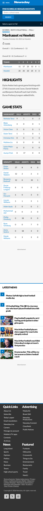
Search (8, 17)
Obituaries (27, 452)
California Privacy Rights (17, 481)
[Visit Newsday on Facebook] (6, 496)
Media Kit (26, 411)
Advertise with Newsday (12, 484)
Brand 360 (27, 414)
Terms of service (9, 479)
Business (7, 465)
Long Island (8, 448)
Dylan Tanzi (8, 134)
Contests (7, 437)
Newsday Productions (27, 418)
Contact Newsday (10, 482)
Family (25, 468)
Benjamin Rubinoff (7, 180)
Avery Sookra (6, 231)
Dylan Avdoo (6, 167)
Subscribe (7, 414)
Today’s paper (9, 417)
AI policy (29, 484)
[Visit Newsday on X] (12, 496)
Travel (25, 472)
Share (7, 43)
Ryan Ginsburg (7, 224)
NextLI (25, 475)
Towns (6, 468)
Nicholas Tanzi (9, 118)
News (6, 462)
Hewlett (7, 71)
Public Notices (28, 429)
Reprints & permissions (25, 482)
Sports (6, 452)
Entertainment (28, 462)
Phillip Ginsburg (7, 218)
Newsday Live (9, 424)
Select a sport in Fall (9, 24)
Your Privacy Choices (11, 486)
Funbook (26, 448)
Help (23, 484)
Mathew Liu (8, 142)
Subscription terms (22, 479)
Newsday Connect (30, 423)
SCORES (5, 30)
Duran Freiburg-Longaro (7, 187)
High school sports (11, 472)
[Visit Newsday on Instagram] (18, 496)
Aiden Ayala (8, 206)
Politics (6, 458)
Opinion (7, 455)
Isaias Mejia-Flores (8, 147)
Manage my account (11, 431)
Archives (7, 441)
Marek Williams (7, 237)
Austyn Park (8, 153)
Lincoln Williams (7, 201)
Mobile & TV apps (10, 434)
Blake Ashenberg (8, 124)
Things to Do (28, 458)
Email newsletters (10, 421)
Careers (7, 427)
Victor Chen (8, 129)
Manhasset (8, 66)
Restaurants (27, 465)
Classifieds (27, 426)
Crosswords (27, 455)
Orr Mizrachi (7, 195)
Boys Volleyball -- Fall (22, 30)
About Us (7, 411)
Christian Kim (9, 138)
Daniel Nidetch (7, 174)
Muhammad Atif (8, 212)
